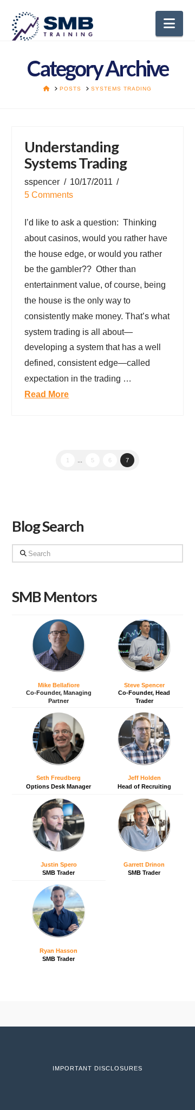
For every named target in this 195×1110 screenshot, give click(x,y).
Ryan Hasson (58, 950)
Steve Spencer (144, 685)
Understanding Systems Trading (75, 155)
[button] (169, 23)
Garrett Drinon (144, 864)
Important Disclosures (97, 1068)
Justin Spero (59, 864)
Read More (46, 394)
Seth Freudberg (58, 778)
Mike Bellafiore (59, 685)
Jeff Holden (144, 778)
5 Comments (48, 194)
